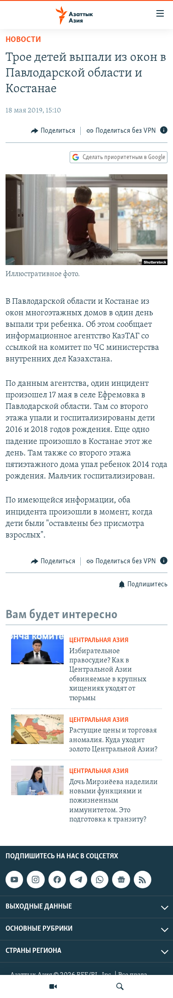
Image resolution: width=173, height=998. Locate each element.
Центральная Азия (99, 640)
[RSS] (142, 879)
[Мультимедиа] (53, 986)
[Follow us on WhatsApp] (99, 879)
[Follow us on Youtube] (14, 879)
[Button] (53, 131)
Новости (23, 40)
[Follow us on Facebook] (57, 879)
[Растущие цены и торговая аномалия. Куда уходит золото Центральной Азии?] (37, 729)
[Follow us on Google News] (121, 879)
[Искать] (120, 986)
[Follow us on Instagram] (35, 879)
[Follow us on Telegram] (78, 879)
